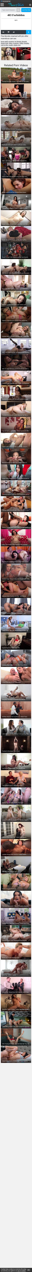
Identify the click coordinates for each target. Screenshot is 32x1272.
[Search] (18, 10)
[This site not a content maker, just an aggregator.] (8, 32)
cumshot (11, 41)
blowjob (24, 41)
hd (15, 41)
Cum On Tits (4, 45)
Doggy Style (4, 43)
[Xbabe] (3, 32)
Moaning (16, 43)
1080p (21, 43)
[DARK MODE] (30, 5)
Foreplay (26, 43)
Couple (11, 45)
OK (28, 1270)
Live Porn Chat (26, 10)
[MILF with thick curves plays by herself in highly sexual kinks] (28, 32)
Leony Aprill (4, 41)
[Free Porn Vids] (16, 5)
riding (10, 43)
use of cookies (21, 1271)
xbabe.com (17, 45)
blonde (19, 41)
